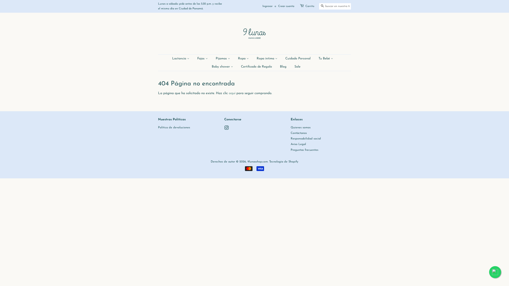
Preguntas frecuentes (304, 150)
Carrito (309, 6)
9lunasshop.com (258, 161)
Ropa (242, 58)
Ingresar (267, 6)
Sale (297, 66)
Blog (283, 66)
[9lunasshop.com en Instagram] (226, 128)
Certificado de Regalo (256, 66)
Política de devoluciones (174, 127)
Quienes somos (301, 127)
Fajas (201, 58)
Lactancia (179, 58)
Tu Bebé (325, 58)
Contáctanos (299, 133)
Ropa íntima (266, 58)
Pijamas (222, 58)
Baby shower (221, 66)
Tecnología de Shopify (283, 161)
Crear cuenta (286, 6)
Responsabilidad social (306, 138)
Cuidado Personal (298, 58)
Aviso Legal (298, 144)
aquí (232, 93)
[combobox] (335, 6)
